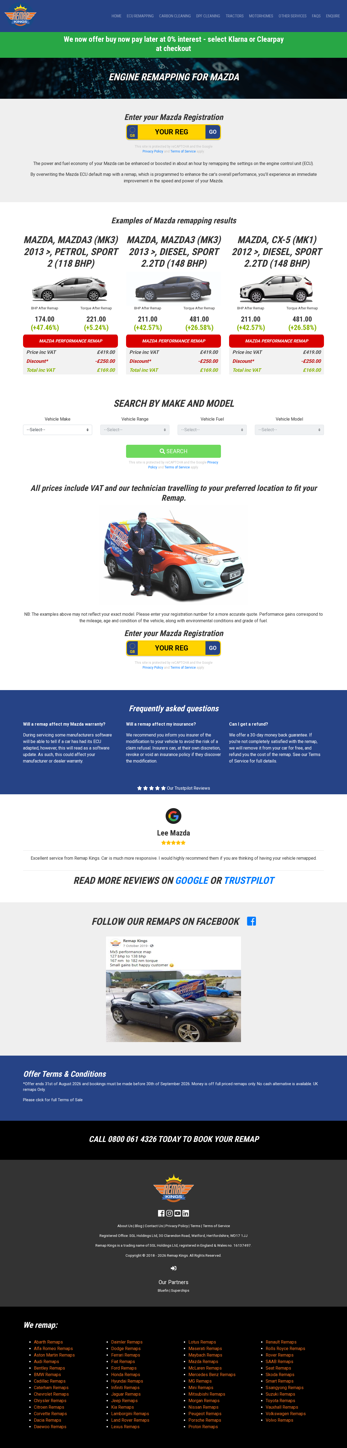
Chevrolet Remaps (51, 1394)
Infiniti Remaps (125, 1387)
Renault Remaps (281, 1342)
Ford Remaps (124, 1368)
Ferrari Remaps (125, 1355)
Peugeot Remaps (204, 1413)
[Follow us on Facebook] (161, 1214)
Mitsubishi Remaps (206, 1394)
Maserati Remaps (205, 1348)
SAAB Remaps (279, 1361)
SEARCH (176, 451)
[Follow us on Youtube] (177, 1214)
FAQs (316, 16)
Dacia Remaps (47, 1420)
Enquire (333, 16)
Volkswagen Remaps (286, 1413)
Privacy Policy (153, 151)
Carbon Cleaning (175, 16)
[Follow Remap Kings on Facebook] (251, 921)
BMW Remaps (47, 1374)
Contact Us (154, 1226)
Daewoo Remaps (50, 1426)
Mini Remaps (200, 1387)
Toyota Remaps (280, 1400)
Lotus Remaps (202, 1342)
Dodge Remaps (126, 1348)
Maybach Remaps (205, 1355)
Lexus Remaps (125, 1426)
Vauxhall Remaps (282, 1407)
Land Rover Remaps (130, 1420)
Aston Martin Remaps (54, 1355)
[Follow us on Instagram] (169, 1214)
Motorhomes (261, 16)
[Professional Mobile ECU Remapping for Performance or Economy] (20, 16)
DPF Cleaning (208, 16)
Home (116, 16)
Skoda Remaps (280, 1374)
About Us (125, 1226)
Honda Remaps (125, 1374)
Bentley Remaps (49, 1368)
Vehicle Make (57, 419)
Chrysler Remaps (50, 1400)
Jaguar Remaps (126, 1394)
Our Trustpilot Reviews (188, 788)
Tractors (235, 16)
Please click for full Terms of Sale (53, 1100)
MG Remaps (200, 1381)
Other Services (293, 16)
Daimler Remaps (127, 1342)
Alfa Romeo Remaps (53, 1348)
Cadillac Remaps (50, 1381)
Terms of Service (183, 151)
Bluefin (163, 1290)
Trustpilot (248, 880)
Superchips (180, 1290)
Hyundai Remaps (127, 1381)
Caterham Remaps (51, 1387)
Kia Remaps (122, 1407)
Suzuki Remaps (280, 1394)
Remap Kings (177, 1255)
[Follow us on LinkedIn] (185, 1214)
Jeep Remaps (124, 1400)
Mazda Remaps (203, 1361)
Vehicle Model (289, 419)
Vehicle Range (135, 419)
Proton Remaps (203, 1426)
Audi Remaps (46, 1361)
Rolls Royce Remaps (285, 1348)
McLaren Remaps (205, 1368)
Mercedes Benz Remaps (212, 1374)
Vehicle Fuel (212, 419)
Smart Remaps (280, 1381)
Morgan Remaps (204, 1400)
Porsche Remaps (204, 1420)
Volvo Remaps (279, 1420)
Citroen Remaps (49, 1407)
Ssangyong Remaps (285, 1387)
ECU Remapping (140, 16)
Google (191, 880)
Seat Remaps (278, 1368)
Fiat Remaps (123, 1361)
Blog (138, 1226)
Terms (195, 1226)
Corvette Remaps (50, 1413)
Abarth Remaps (48, 1342)
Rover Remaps (280, 1355)
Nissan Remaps (203, 1407)
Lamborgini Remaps (130, 1413)
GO (213, 132)
